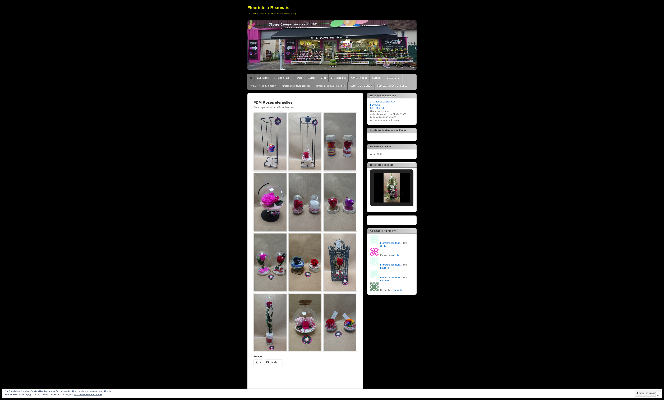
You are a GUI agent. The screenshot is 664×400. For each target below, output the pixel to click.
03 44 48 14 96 (377, 108)
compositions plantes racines (330, 85)
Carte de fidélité (359, 78)
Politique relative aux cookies (88, 394)
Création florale (281, 78)
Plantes (298, 78)
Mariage (311, 78)
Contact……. (393, 78)
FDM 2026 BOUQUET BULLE (392, 85)
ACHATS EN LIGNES (361, 85)
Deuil (323, 78)
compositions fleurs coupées (296, 85)
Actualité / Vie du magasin (263, 85)
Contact (384, 246)
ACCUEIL (251, 78)
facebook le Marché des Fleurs (388, 130)
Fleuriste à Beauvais (268, 7)
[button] (384, 193)
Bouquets (384, 268)
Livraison (376, 78)
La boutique (263, 78)
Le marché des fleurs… (391, 243)
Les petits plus (338, 78)
